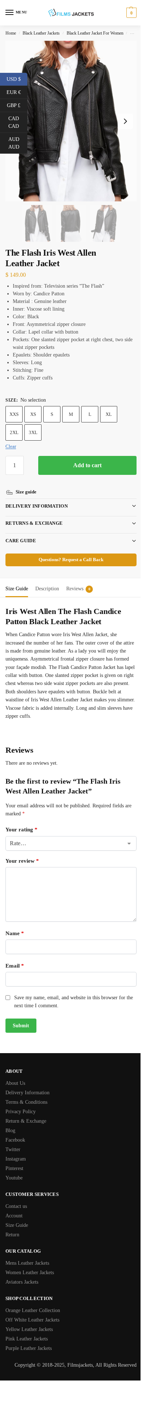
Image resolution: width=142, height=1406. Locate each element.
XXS (14, 414)
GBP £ (17, 105)
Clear (10, 446)
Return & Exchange (25, 1112)
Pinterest (14, 1160)
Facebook (15, 1131)
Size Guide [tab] (16, 580)
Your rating (21, 821)
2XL (14, 432)
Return (12, 1226)
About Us (15, 1075)
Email (14, 957)
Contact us (16, 1198)
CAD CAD (17, 122)
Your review (22, 852)
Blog (10, 1122)
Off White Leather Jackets (32, 1311)
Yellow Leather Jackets (29, 1321)
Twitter (12, 1141)
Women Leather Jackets (29, 1264)
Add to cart (87, 465)
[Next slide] (125, 121)
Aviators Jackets (21, 1273)
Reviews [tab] (78, 580)
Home (10, 33)
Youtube (14, 1169)
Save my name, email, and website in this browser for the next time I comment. (69, 993)
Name (14, 925)
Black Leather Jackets (41, 33)
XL (109, 414)
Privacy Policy (20, 1103)
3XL (33, 432)
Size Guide (16, 1217)
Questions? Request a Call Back (68, 551)
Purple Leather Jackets (28, 1340)
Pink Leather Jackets (26, 1330)
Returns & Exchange (34, 514)
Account (14, 1207)
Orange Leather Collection (32, 1302)
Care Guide (20, 532)
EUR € (17, 91)
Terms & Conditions (26, 1093)
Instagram (15, 1150)
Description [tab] (47, 580)
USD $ (17, 78)
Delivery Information (36, 497)
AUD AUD (17, 143)
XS (33, 414)
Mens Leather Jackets (27, 1254)
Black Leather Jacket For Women (95, 33)
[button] (131, 13)
